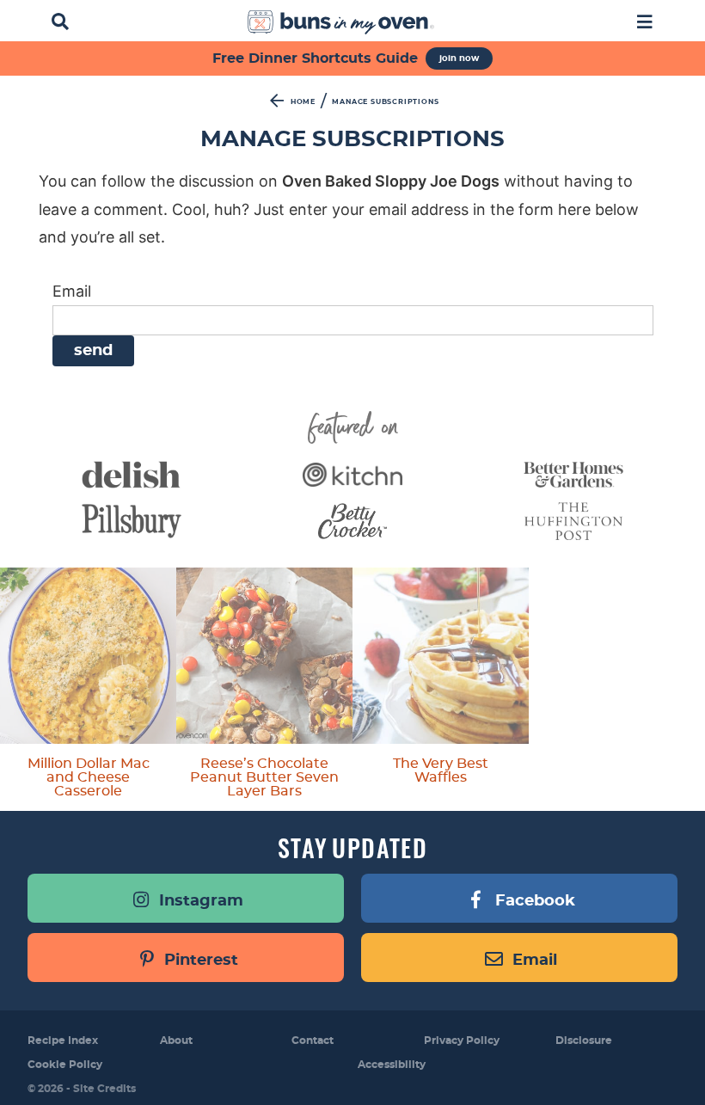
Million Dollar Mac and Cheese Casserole (89, 777)
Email (71, 291)
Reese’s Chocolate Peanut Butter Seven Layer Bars (264, 777)
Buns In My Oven (341, 22)
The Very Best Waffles (440, 770)
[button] (645, 20)
